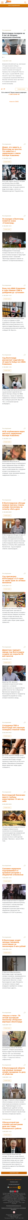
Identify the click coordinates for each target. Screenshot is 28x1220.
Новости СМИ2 (14, 101)
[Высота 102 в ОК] (13, 1191)
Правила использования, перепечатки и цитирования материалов (13, 1209)
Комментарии (21, 89)
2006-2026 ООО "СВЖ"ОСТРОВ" (14, 1179)
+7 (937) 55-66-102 (14, 94)
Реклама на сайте (14, 1181)
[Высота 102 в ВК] (11, 1191)
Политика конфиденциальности (13, 1205)
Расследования (6, 30)
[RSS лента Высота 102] (17, 1191)
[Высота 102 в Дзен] (15, 1191)
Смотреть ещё (14, 1172)
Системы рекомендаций (14, 1184)
